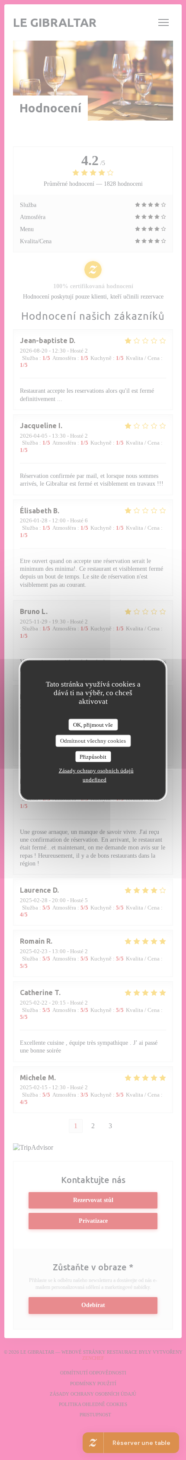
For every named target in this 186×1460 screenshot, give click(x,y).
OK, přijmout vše (93, 724)
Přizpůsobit (93, 756)
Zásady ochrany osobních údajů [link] (96, 770)
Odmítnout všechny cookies (93, 741)
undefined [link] (94, 779)
